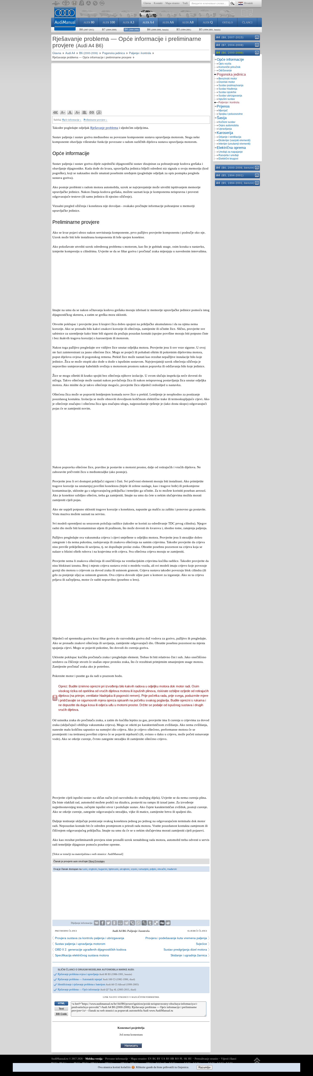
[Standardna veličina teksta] (70, 112)
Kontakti (158, 3)
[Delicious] (156, 922)
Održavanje (225, 70)
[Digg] (162, 922)
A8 (188, 22)
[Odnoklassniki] (114, 922)
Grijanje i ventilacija (229, 136)
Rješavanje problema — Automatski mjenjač (96, 979)
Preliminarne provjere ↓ (95, 119)
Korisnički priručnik (229, 67)
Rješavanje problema (104, 127)
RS (167, 1058)
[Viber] (132, 922)
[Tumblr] (150, 922)
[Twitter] (108, 922)
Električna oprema (231, 148)
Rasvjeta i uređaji (228, 155)
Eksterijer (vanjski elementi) (234, 140)
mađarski (172, 869)
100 (108, 22)
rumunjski (143, 869)
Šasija (222, 118)
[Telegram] (126, 922)
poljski (153, 869)
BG (154, 1058)
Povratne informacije (116, 1058)
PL (181, 1058)
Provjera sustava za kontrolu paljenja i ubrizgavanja (89, 938)
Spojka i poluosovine (230, 113)
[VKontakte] (96, 922)
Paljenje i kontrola (228, 102)
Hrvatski (248, 3)
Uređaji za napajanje (230, 151)
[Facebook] (102, 922)
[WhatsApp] (138, 922)
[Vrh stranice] (257, 1063)
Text (61, 1008)
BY (159, 1058)
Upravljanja (225, 128)
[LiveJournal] (144, 922)
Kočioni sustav (226, 122)
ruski (84, 869)
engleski (93, 869)
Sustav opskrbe (227, 92)
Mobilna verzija (93, 1058)
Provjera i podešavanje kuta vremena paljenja (176, 938)
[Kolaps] (256, 52)
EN (150, 1058)
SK (185, 1058)
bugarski (102, 869)
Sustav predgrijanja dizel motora (185, 949)
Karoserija (225, 133)
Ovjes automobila (228, 125)
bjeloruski (113, 869)
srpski (134, 869)
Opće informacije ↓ (71, 119)
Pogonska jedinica (231, 74)
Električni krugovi (228, 158)
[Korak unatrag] (55, 112)
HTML (61, 1003)
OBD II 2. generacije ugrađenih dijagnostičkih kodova (90, 949)
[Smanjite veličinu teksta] (63, 112)
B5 (184, 29)
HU (190, 1058)
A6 (168, 22)
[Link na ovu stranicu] (92, 112)
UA (163, 1058)
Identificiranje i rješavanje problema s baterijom (98, 984)
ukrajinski (124, 869)
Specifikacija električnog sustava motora (82, 955)
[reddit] (168, 922)
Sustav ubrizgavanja (230, 95)
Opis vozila (224, 63)
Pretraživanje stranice (206, 1058)
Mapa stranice (172, 3)
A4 (148, 22)
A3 (128, 22)
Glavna (147, 3)
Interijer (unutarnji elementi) (234, 143)
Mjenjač (223, 110)
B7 (109, 29)
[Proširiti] (256, 37)
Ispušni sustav (226, 99)
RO (177, 1058)
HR (172, 1058)
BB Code (61, 1014)
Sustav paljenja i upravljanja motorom (80, 943)
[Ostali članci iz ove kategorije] (84, 112)
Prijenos (223, 106)
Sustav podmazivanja (230, 85)
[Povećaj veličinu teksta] (77, 112)
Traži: (185, 3)
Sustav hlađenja (227, 88)
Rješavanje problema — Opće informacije (97, 989)
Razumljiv (204, 1067)
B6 (132, 29)
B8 (86, 29)
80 (88, 22)
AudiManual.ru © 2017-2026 (67, 1058)
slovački (161, 869)
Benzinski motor (227, 78)
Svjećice (201, 943)
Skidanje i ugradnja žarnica (189, 955)
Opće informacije (230, 59)
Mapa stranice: (139, 1058)
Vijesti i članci (228, 1058)
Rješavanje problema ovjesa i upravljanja (95, 974)
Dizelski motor (226, 81)
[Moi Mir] (120, 922)
